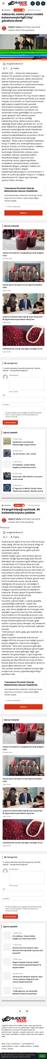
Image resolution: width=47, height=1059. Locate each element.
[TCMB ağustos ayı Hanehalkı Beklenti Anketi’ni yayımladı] (23, 991)
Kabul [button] (42, 1056)
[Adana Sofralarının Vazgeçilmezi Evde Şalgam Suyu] (23, 244)
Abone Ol (23, 213)
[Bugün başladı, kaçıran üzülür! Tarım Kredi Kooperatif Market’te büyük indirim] (23, 963)
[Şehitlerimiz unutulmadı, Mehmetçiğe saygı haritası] (23, 442)
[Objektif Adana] (17, 3)
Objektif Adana (14, 27)
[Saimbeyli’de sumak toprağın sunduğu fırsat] (23, 339)
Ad (4, 395)
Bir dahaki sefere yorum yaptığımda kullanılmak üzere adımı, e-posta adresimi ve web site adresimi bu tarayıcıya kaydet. (23, 415)
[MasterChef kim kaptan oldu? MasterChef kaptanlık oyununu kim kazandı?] (23, 949)
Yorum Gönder (10, 423)
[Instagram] (27, 1011)
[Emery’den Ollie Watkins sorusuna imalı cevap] (23, 476)
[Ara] (32, 3)
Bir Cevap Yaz (10, 363)
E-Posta (6, 405)
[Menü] (4, 3)
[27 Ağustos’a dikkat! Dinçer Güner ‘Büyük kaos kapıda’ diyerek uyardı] (23, 488)
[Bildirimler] (43, 3)
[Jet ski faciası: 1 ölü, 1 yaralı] (23, 453)
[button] (38, 3)
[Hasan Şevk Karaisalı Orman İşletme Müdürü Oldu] (23, 276)
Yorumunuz (14, 375)
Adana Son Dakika (15, 1025)
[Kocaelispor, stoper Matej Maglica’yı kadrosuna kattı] (23, 464)
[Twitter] (20, 1011)
